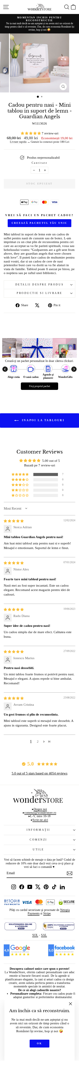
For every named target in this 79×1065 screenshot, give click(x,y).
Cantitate (40, 163)
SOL (35, 935)
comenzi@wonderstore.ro (40, 812)
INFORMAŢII (38, 830)
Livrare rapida (18, 141)
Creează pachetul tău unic (40, 223)
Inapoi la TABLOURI (42, 420)
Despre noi (40, 809)
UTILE (38, 849)
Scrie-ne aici (40, 820)
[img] (14, 521)
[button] (31, 133)
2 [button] (38, 741)
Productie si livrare (39, 293)
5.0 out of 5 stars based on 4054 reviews (39, 773)
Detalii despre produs (39, 284)
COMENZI (38, 839)
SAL (44, 935)
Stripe (47, 913)
